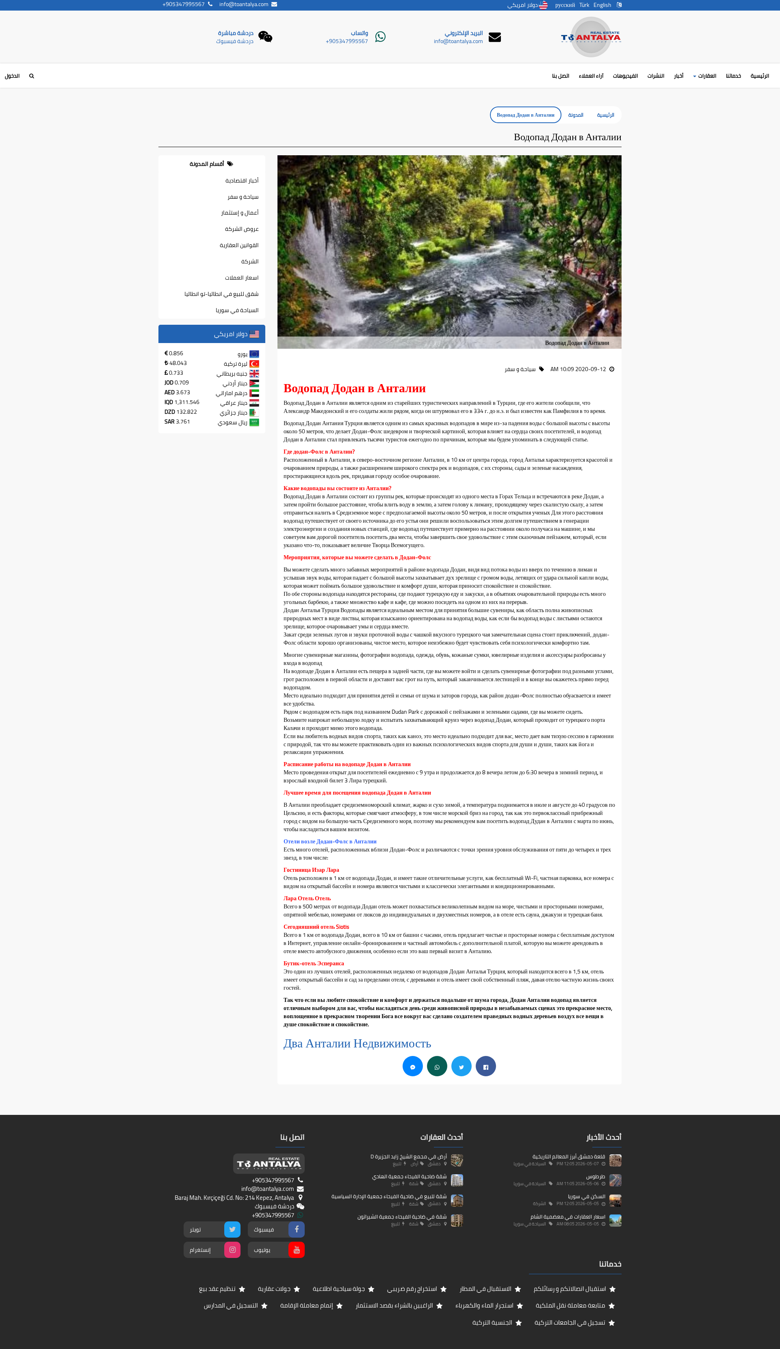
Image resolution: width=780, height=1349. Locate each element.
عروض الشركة (242, 229)
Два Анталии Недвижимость (359, 1043)
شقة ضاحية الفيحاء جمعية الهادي (409, 1176)
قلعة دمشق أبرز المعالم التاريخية (569, 1156)
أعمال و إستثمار (240, 212)
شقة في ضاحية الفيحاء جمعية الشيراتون (402, 1216)
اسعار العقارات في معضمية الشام (568, 1216)
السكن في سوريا (586, 1196)
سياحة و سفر (243, 196)
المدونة (575, 114)
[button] (615, 252)
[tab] (211, 163)
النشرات (656, 75)
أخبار (678, 75)
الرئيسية (760, 75)
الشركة (250, 261)
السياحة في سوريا (237, 310)
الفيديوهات (625, 75)
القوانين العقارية (239, 245)
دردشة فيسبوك (235, 41)
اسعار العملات (242, 277)
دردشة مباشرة (236, 33)
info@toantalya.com (458, 41)
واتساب (359, 33)
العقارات (706, 75)
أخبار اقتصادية (242, 180)
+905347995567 (347, 41)
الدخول (12, 75)
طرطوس (595, 1176)
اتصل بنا (560, 75)
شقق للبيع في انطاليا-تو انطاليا (221, 294)
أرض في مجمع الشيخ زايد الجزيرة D (408, 1156)
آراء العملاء (591, 75)
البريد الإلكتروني (464, 33)
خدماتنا (733, 75)
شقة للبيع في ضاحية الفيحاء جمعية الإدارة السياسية (389, 1196)
